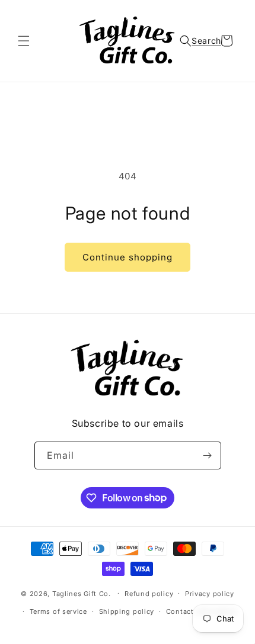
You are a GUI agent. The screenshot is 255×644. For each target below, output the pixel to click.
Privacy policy (209, 594)
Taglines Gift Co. (81, 593)
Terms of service (58, 611)
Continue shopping (127, 257)
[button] (24, 41)
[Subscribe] (208, 455)
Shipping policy (127, 611)
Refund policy (149, 594)
